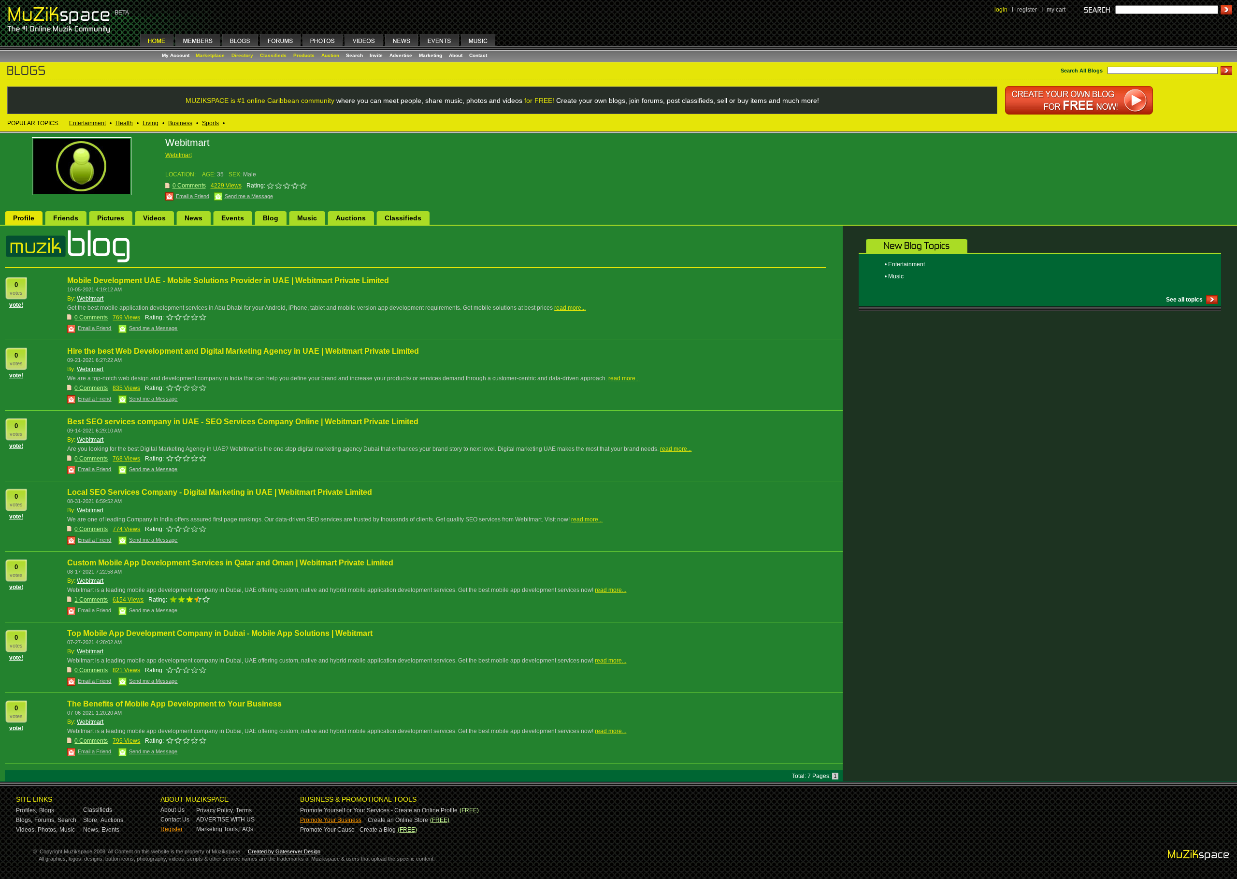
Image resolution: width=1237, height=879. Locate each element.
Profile (23, 218)
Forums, (45, 820)
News (193, 218)
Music (307, 218)
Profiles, (26, 810)
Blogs (46, 810)
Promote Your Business (330, 820)
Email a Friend (192, 196)
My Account (176, 55)
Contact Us (174, 819)
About (455, 55)
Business (180, 123)
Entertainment (87, 123)
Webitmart (178, 155)
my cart (1056, 9)
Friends (65, 218)
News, (91, 829)
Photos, (48, 829)
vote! (16, 305)
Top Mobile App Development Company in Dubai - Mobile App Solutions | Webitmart (220, 633)
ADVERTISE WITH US (225, 819)
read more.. (569, 307)
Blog (270, 218)
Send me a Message (249, 196)
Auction (330, 55)
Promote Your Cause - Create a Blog (348, 829)
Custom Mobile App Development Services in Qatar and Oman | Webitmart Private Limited (230, 563)
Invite (376, 55)
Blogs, (24, 820)
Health (124, 123)
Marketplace (210, 55)
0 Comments (91, 317)
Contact (478, 55)
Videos (154, 218)
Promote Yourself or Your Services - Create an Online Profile (379, 810)
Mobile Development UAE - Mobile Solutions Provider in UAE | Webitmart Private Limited (228, 280)
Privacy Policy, (215, 810)
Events (232, 218)
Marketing (430, 55)
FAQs (246, 829)
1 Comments (91, 599)
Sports (210, 123)
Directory (242, 55)
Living (150, 123)
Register (171, 829)
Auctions (351, 218)
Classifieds (273, 55)
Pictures (110, 218)
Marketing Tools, (217, 829)
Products (304, 55)
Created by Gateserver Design (284, 851)
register (1027, 9)
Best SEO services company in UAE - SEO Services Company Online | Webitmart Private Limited (242, 422)
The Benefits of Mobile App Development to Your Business (174, 704)
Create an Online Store (398, 820)
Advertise (400, 55)
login (1000, 9)
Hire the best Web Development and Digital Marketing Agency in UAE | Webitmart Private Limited (243, 351)
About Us (172, 810)
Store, (91, 820)
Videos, (26, 829)
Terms (244, 810)
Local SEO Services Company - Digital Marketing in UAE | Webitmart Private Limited (219, 492)
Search (354, 55)
